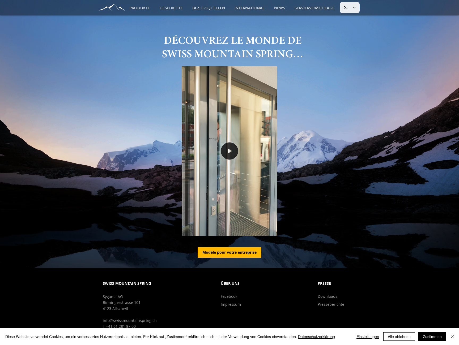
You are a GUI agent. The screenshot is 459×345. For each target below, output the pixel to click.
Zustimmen (432, 336)
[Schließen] (452, 336)
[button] (270, 230)
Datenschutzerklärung (316, 336)
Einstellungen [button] (367, 336)
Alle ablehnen (399, 336)
